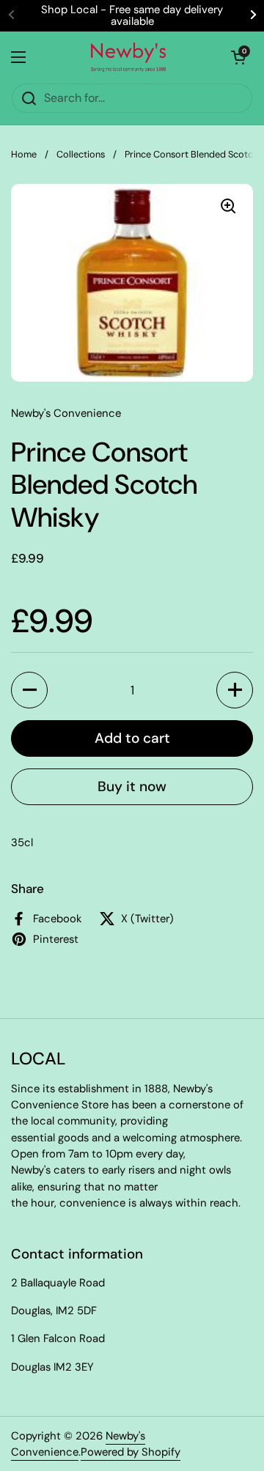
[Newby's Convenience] (128, 57)
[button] (29, 690)
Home (24, 154)
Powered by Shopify (130, 1452)
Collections (80, 154)
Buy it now (132, 786)
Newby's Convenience (78, 1444)
